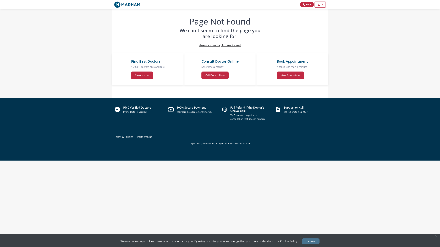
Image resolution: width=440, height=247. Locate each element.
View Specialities (290, 75)
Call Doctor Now (215, 75)
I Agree (311, 241)
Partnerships (144, 136)
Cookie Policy (288, 241)
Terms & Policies (123, 136)
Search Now (142, 75)
